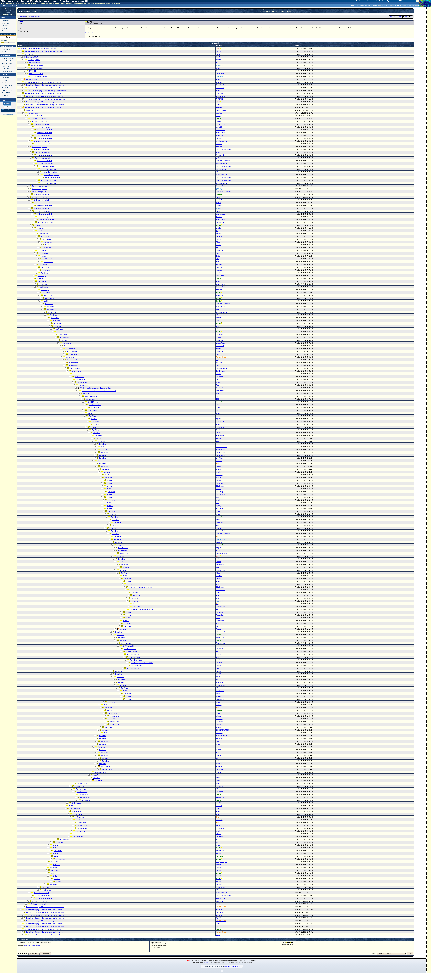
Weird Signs (30, 110)
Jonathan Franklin (221, 388)
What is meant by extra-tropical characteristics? (95, 388)
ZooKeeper (219, 522)
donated (206, 962)
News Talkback (22, 16)
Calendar (288, 11)
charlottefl (219, 239)
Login (4, 5)
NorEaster (219, 663)
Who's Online (270, 11)
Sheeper (218, 233)
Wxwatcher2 (220, 155)
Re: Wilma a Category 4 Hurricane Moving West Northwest (44, 51)
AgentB (20, 22)
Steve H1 (219, 236)
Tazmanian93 (220, 421)
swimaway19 (220, 346)
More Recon (6, 68)
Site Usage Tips (7, 85)
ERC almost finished (36, 74)
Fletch (218, 416)
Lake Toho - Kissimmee (223, 149)
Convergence (220, 51)
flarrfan (218, 256)
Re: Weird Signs (33, 113)
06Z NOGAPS (87, 393)
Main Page (5, 20)
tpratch (218, 158)
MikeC (26, 945)
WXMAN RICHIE (221, 110)
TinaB (218, 407)
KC (217, 231)
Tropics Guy (220, 615)
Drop (52, 873)
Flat (411, 16)
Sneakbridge (220, 901)
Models (46, 301)
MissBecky (219, 228)
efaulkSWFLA (220, 898)
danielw (37, 945)
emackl (218, 68)
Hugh (217, 253)
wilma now (120, 545)
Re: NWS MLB (105, 766)
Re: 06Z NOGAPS (91, 396)
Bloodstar (219, 318)
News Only (5, 23)
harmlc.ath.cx (220, 133)
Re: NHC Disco (113, 713)
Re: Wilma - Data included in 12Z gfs (140, 587)
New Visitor (14, 5)
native (218, 550)
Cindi (217, 503)
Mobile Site (5, 95)
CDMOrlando (220, 486)
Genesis (218, 205)
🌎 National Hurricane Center (8, 110)
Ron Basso (219, 264)
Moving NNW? (29, 54)
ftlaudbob (219, 113)
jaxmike (218, 54)
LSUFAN (218, 780)
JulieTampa (219, 362)
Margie (218, 104)
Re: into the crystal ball (38, 119)
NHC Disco (110, 710)
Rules (282, 11)
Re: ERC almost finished (39, 77)
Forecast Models (7, 63)
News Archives (6, 28)
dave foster (219, 682)
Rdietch (218, 172)
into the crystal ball (35, 116)
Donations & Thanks (8, 52)
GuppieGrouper (221, 371)
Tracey (218, 385)
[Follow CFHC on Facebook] (7, 103)
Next (405, 16)
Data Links (5, 83)
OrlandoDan (219, 250)
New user (262, 11)
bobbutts (218, 716)
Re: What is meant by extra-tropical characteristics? (99, 391)
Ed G (217, 247)
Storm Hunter (220, 138)
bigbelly (218, 348)
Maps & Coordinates (8, 58)
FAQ (277, 11)
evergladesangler (221, 141)
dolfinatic (219, 909)
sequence (57, 856)
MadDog (218, 466)
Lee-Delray (219, 458)
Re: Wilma (92, 416)
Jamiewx (219, 71)
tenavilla (218, 469)
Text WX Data (6, 88)
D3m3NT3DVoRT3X (222, 730)
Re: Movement (63, 335)
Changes (38, 225)
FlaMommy (219, 492)
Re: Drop (55, 876)
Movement (60, 332)
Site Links (5, 80)
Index (400, 16)
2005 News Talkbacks (34, 16)
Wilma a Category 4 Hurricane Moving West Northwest (38, 48)
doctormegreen (220, 96)
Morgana (218, 337)
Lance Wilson (220, 343)
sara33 (218, 783)
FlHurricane (8, 9)
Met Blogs (5, 25)
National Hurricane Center (232, 966)
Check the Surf (90, 33)
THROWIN (219, 93)
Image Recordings (7, 61)
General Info (6, 77)
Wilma (90, 413)
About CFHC (6, 93)
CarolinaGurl (220, 88)
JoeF (217, 497)
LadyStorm (219, 334)
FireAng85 (219, 766)
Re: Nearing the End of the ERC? (142, 663)
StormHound (220, 769)
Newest (9, 49)
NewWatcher (220, 377)
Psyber (218, 623)
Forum (4, 49)
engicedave (219, 483)
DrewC (218, 405)
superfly (218, 506)
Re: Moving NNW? (32, 57)
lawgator (218, 548)
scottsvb (218, 326)
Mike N (218, 320)
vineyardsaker (220, 124)
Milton (379, 5)
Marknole (219, 82)
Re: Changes (41, 228)
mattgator (219, 107)
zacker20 (219, 121)
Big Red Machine (221, 169)
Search (4, 31)
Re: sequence (60, 859)
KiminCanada (220, 85)
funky (217, 62)
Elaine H (218, 755)
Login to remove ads (7, 114)
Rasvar (218, 116)
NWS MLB (32, 71)
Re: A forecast (47, 259)
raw (217, 679)
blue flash (219, 200)
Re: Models (49, 304)
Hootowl (218, 480)
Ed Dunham (31, 945)
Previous (392, 16)
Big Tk (218, 57)
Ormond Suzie (220, 643)
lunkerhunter (220, 74)
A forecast (44, 256)
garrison (218, 203)
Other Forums (267, 10)
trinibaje (218, 747)
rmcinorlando (220, 435)
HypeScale (4, 40)
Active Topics (283, 10)
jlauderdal (219, 270)
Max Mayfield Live (101, 772)
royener (218, 441)
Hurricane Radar (7, 71)
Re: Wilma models (127, 643)
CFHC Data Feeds (7, 90)
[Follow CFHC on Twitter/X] (7, 106)
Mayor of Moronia (221, 447)
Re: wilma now (123, 548)
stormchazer (220, 391)
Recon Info (5, 66)
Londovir (218, 926)
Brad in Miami (220, 452)
